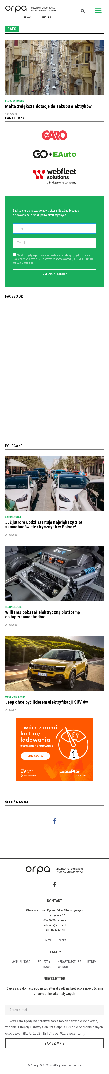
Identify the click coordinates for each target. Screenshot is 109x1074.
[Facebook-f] (54, 821)
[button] (98, 10)
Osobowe (11, 696)
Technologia (13, 607)
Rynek (20, 101)
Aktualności (13, 517)
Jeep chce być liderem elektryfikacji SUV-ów (46, 702)
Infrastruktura (69, 962)
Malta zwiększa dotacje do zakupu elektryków (48, 106)
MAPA (62, 940)
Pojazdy (10, 101)
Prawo (46, 967)
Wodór (63, 967)
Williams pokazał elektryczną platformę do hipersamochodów (42, 614)
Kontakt (47, 17)
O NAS (27, 17)
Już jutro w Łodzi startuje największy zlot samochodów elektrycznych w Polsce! (43, 524)
